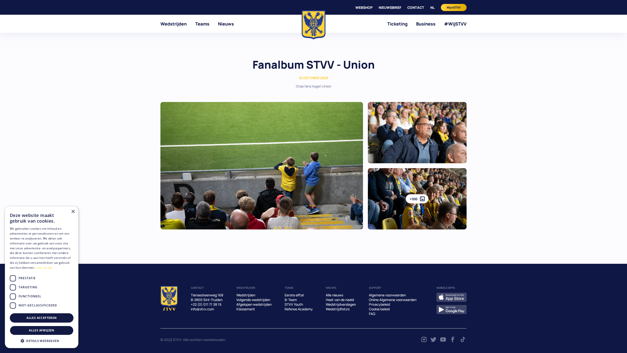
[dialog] (41, 277)
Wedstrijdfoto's (338, 309)
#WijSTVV (455, 24)
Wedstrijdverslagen (341, 304)
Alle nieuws (334, 295)
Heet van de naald (340, 299)
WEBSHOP (364, 7)
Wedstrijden (173, 24)
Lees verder (44, 267)
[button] (41, 340)
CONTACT (415, 7)
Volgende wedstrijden (253, 299)
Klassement (245, 309)
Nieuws (226, 24)
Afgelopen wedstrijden (254, 304)
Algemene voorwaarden (387, 295)
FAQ (372, 313)
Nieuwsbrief (390, 7)
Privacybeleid (379, 304)
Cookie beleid (379, 309)
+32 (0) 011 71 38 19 (206, 304)
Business (425, 24)
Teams (202, 24)
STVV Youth (294, 304)
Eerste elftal (294, 295)
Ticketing (397, 24)
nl (432, 7)
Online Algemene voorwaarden (392, 299)
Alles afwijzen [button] (41, 330)
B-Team (291, 299)
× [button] (73, 212)
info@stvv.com (202, 309)
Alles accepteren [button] (41, 318)
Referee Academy (299, 309)
